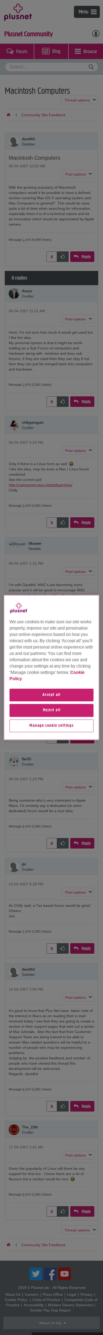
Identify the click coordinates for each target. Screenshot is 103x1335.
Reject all (51, 710)
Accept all (51, 695)
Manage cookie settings (51, 726)
